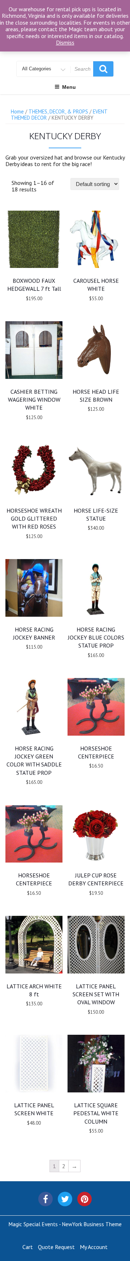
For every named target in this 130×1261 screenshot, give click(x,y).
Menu (69, 87)
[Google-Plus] (84, 1199)
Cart (27, 1246)
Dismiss (65, 42)
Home (17, 111)
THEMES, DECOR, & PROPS (58, 111)
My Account (94, 1246)
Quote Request (56, 1246)
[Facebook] (45, 1199)
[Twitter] (65, 1199)
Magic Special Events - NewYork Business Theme (65, 1224)
